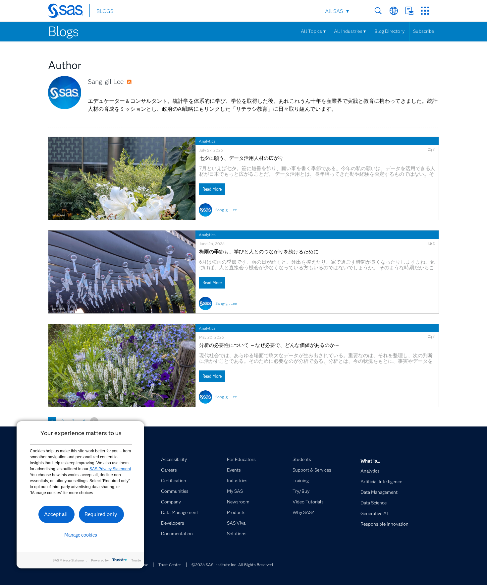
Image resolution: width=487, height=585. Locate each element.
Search (378, 11)
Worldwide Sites (394, 11)
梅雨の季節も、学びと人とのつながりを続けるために (258, 252)
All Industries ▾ (350, 31)
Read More (212, 189)
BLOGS (104, 11)
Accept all (56, 514)
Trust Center (169, 564)
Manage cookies (80, 535)
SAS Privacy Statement (110, 469)
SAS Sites (425, 11)
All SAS (334, 11)
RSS (135, 82)
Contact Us (409, 11)
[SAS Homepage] (68, 12)
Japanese (58, 215)
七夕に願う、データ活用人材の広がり (241, 158)
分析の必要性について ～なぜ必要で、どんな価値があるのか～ (269, 345)
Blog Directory (389, 31)
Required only (100, 514)
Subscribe (423, 31)
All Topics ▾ (313, 31)
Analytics (207, 141)
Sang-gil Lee (106, 82)
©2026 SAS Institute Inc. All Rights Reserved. (232, 564)
